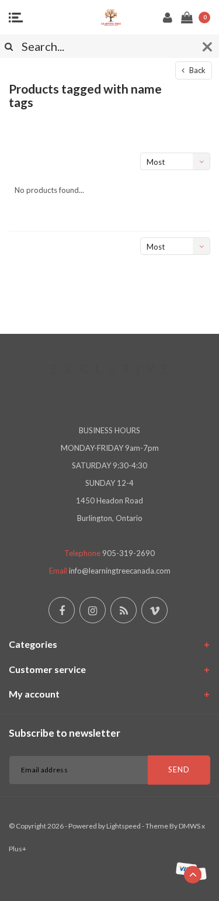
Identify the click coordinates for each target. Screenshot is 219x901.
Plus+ (17, 848)
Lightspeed (123, 825)
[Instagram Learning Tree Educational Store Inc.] (92, 610)
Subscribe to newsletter (64, 733)
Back (196, 70)
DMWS (189, 825)
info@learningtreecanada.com (120, 570)
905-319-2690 (128, 553)
